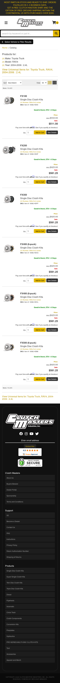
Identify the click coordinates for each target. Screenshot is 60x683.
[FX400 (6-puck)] (9, 248)
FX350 (23, 194)
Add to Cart (40, 132)
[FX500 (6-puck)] (9, 346)
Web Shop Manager (39, 679)
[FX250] (9, 149)
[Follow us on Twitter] (37, 434)
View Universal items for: (27, 71)
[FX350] (9, 198)
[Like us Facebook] (21, 434)
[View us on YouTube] (31, 434)
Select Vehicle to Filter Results (17, 41)
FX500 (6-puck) (28, 342)
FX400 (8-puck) (28, 293)
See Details (52, 132)
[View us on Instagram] (26, 434)
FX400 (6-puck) (28, 244)
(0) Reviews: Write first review (30, 102)
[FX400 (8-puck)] (9, 297)
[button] (30, 33)
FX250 (23, 145)
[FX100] (9, 100)
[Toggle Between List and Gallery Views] (52, 82)
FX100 (23, 96)
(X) (3, 58)
